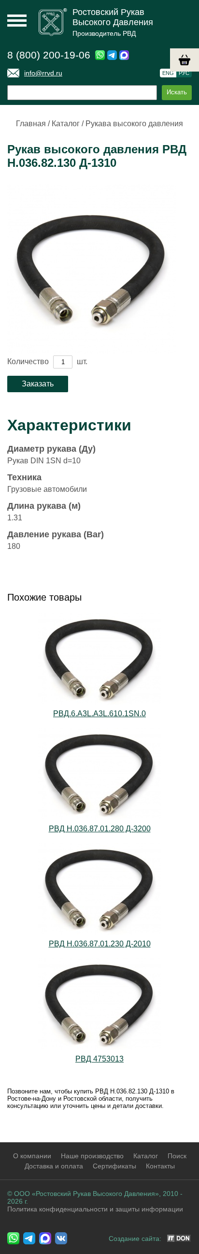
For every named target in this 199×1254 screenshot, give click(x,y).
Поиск (177, 1156)
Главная (31, 123)
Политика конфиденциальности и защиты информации (95, 1209)
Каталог (66, 123)
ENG (168, 73)
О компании (32, 1156)
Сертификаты (114, 1166)
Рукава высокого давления (134, 123)
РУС (184, 73)
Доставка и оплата (54, 1166)
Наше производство (92, 1156)
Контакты (160, 1166)
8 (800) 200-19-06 (48, 54)
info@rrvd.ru (43, 73)
